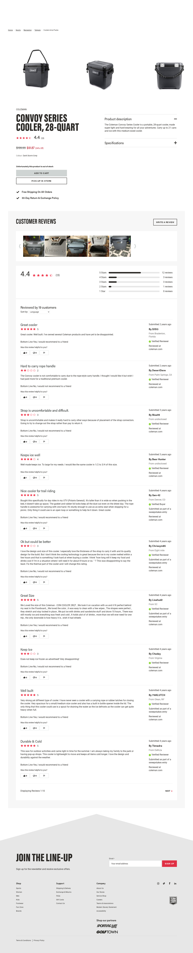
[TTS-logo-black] (173, 903)
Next (167, 790)
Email (111, 859)
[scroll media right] (136, 246)
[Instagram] (158, 883)
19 (43, 138)
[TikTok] (164, 883)
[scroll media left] (20, 246)
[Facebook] (169, 883)
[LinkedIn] (175, 883)
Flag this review (44, 353)
